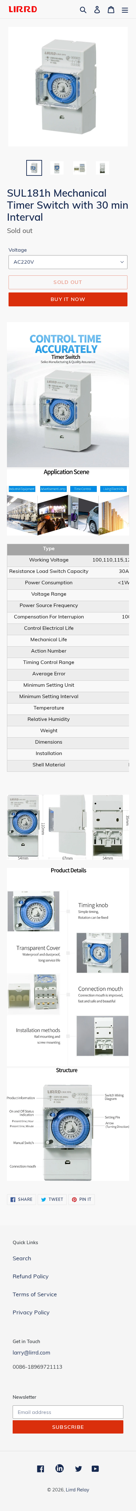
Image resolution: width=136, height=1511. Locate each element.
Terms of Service (35, 1294)
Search (22, 1258)
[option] (34, 167)
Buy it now (68, 299)
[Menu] (125, 9)
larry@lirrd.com (31, 1352)
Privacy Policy (31, 1312)
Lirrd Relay (77, 1490)
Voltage (18, 250)
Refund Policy (31, 1276)
